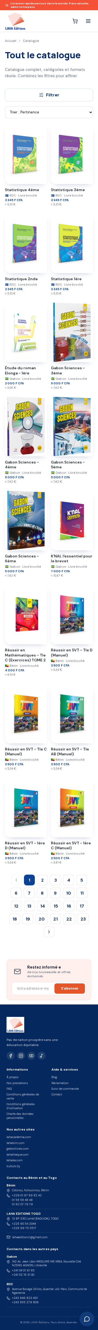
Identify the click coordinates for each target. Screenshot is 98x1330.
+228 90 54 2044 (24, 1224)
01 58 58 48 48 (22, 1200)
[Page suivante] (49, 931)
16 (69, 906)
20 (42, 919)
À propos (13, 1077)
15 (56, 906)
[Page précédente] (16, 880)
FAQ (9, 1089)
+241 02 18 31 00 (23, 1275)
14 (42, 906)
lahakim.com (15, 1143)
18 (15, 919)
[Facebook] (11, 1056)
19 (28, 919)
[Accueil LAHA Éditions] (15, 21)
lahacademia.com (19, 1137)
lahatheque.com (18, 1154)
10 (68, 893)
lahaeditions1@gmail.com (30, 1237)
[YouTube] (31, 1056)
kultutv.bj (13, 1166)
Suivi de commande (65, 1089)
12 (16, 906)
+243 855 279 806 (25, 1302)
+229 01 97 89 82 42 (27, 1195)
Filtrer (52, 95)
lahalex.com (15, 1160)
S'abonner (70, 988)
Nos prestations (17, 1083)
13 (29, 906)
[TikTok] (42, 1056)
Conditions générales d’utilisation (21, 1106)
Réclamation (60, 1083)
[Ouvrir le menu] (88, 21)
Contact (56, 1094)
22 (69, 919)
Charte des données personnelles (20, 1115)
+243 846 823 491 (25, 1298)
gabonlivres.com (18, 1148)
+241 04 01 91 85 (23, 1270)
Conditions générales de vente (23, 1096)
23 (83, 919)
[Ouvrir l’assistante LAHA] (86, 1319)
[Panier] (75, 21)
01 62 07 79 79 (22, 1204)
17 (82, 906)
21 (55, 919)
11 (82, 893)
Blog (54, 1077)
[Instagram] (21, 1056)
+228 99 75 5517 (24, 1228)
